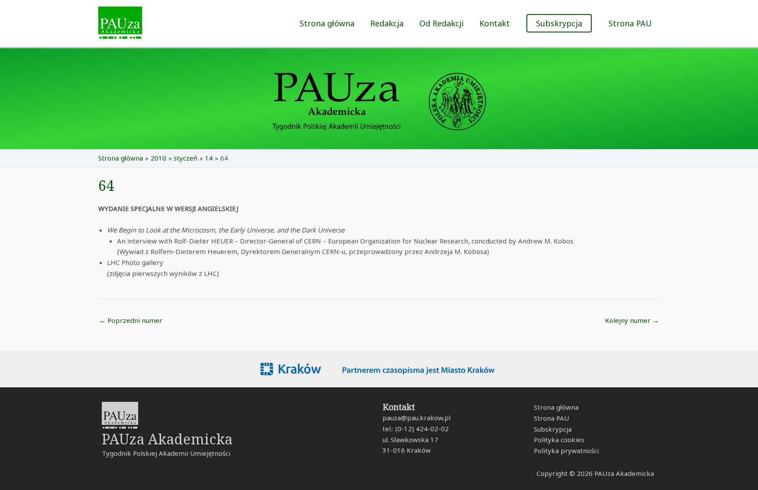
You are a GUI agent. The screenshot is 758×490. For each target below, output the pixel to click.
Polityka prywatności (566, 450)
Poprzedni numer (130, 320)
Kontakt (494, 23)
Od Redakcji (441, 23)
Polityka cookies (559, 439)
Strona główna (327, 23)
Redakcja (387, 23)
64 (106, 185)
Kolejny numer (632, 320)
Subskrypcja (553, 429)
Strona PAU (630, 23)
